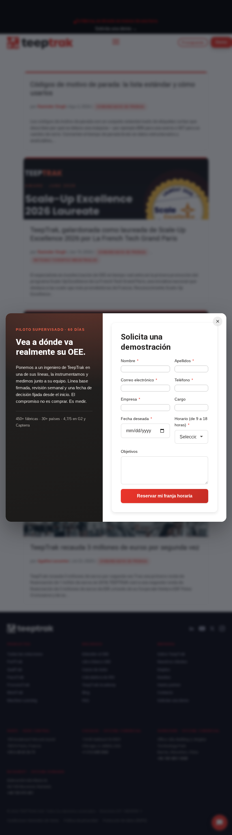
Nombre (129, 360)
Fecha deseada (136, 418)
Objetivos (129, 451)
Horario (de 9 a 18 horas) (191, 421)
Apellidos (184, 360)
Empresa (130, 399)
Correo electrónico (139, 380)
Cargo (180, 399)
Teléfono (184, 380)
